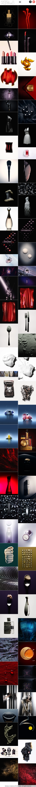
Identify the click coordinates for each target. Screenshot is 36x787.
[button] (20, 2)
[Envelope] (34, 2)
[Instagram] (30, 2)
